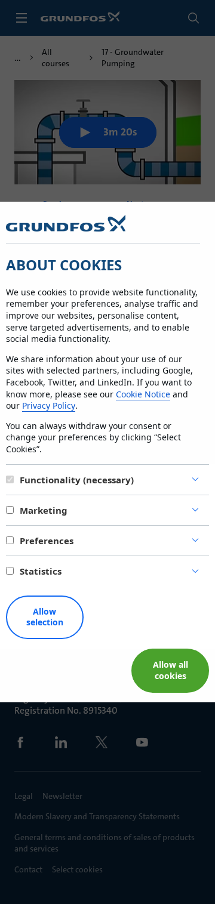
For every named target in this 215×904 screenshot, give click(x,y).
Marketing (43, 510)
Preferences (46, 541)
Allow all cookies (170, 670)
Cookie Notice (143, 394)
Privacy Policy (48, 405)
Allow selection (44, 617)
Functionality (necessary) (77, 480)
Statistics (41, 571)
